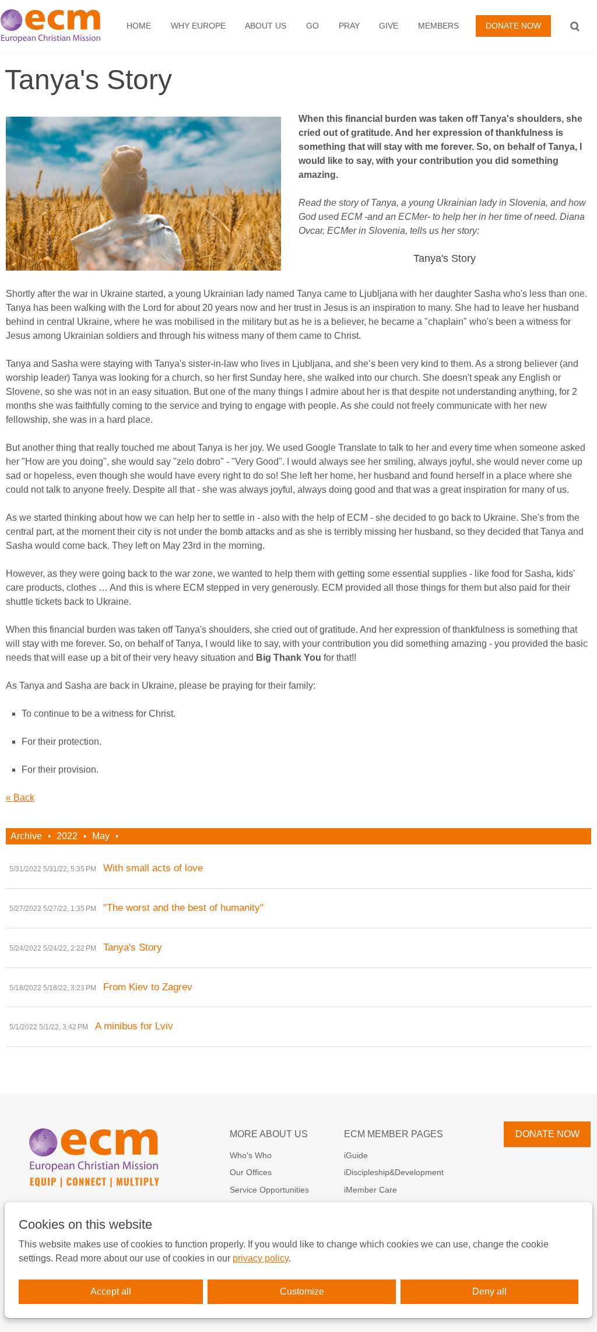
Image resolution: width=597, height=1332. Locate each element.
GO (312, 25)
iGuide (356, 1155)
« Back (20, 797)
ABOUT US (265, 25)
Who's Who (251, 1155)
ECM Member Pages (393, 1134)
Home (139, 25)
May (101, 836)
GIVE (388, 25)
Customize (302, 1291)
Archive (26, 836)
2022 (67, 836)
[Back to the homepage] (55, 26)
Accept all (110, 1291)
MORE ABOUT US (269, 1134)
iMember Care (370, 1189)
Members (438, 25)
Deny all (489, 1291)
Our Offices (251, 1172)
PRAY (349, 25)
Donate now (513, 25)
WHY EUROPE (198, 25)
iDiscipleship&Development (394, 1172)
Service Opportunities (269, 1189)
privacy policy (261, 1258)
